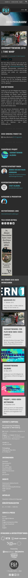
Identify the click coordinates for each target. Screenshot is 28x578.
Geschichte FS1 (6, 463)
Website (5, 479)
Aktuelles (6, 495)
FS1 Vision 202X (6, 467)
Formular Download (8, 524)
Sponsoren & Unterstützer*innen (14, 533)
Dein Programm (21, 56)
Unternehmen (7, 457)
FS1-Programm (17, 137)
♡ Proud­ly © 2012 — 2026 (14, 571)
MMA (10, 59)
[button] (22, 9)
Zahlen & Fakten (7, 469)
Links (3, 526)
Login (4, 490)
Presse (4, 516)
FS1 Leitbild (5, 465)
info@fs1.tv (7, 2)
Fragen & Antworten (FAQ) (10, 522)
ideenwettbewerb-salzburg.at (9, 214)
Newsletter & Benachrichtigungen (12, 499)
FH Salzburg (4, 59)
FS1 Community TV (12, 56)
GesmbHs (5, 461)
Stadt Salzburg (14, 186)
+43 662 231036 (14, 2)
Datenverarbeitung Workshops (11, 487)
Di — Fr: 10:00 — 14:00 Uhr (10, 507)
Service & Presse (8, 512)
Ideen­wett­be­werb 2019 (17, 66)
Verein (4, 473)
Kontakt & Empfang (10, 422)
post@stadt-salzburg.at (16, 188)
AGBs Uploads (6, 489)
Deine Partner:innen (8, 471)
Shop (3, 520)
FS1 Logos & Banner (8, 518)
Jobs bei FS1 (5, 474)
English (20, 2)
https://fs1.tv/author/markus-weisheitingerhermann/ (17, 175)
